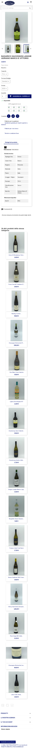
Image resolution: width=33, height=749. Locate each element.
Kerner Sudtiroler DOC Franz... (16, 577)
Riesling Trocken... (16, 313)
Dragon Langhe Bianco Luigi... (16, 489)
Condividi (8, 116)
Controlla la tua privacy (8, 742)
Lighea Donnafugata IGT (16, 401)
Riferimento (7, 149)
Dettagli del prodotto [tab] (11, 142)
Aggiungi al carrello (20, 96)
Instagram (12, 705)
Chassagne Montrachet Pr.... (16, 343)
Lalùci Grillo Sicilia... (16, 694)
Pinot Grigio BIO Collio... (16, 636)
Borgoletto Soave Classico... (16, 518)
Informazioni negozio (9, 726)
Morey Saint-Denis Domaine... (16, 606)
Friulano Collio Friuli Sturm (16, 548)
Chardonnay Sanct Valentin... (16, 431)
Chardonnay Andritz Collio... (16, 460)
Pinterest (17, 116)
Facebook (2, 705)
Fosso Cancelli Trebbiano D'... (16, 284)
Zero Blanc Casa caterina (16, 372)
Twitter (7, 705)
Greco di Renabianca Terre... (16, 255)
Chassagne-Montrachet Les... (16, 665)
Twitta (13, 116)
